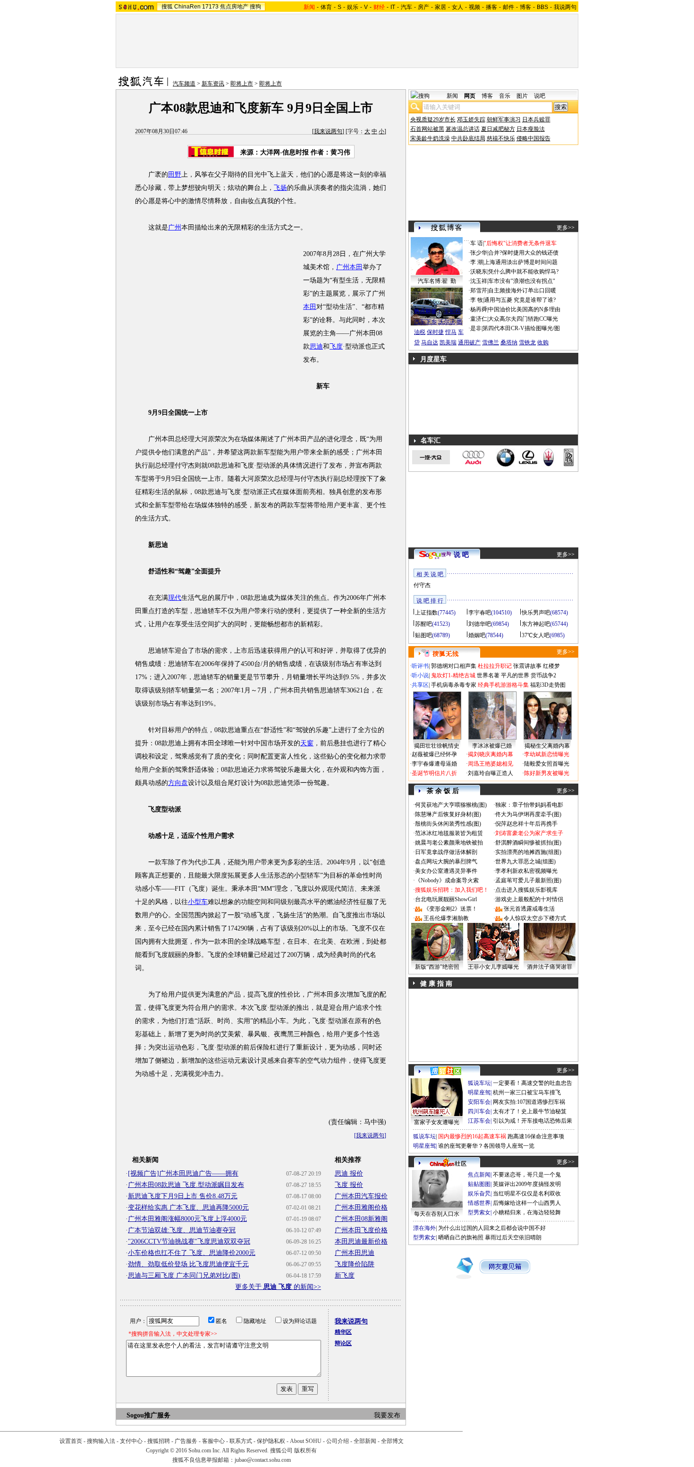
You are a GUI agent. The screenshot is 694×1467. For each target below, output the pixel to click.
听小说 (420, 675)
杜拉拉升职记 (495, 666)
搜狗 (255, 6)
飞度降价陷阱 (354, 1264)
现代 (174, 597)
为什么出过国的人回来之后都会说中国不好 (492, 1228)
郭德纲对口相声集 (453, 666)
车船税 (452, 311)
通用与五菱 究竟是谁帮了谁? (520, 300)
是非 (476, 328)
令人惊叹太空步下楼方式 (535, 918)
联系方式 (240, 1441)
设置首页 (70, 1441)
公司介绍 (337, 1441)
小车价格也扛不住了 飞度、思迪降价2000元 (191, 1252)
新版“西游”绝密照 (437, 967)
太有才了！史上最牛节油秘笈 (530, 1111)
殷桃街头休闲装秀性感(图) (448, 823)
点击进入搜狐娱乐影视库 (526, 890)
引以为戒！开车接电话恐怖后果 (532, 1120)
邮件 (508, 7)
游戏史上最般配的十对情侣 (529, 899)
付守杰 (422, 585)
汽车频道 (184, 83)
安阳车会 (479, 1102)
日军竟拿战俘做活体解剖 (446, 852)
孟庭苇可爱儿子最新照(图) (528, 880)
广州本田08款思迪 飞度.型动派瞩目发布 (186, 1184)
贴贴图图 (479, 1184)
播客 (491, 7)
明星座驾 (479, 1092)
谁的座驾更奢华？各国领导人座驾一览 (486, 1146)
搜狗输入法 (101, 1441)
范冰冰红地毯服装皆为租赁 (449, 833)
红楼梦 (551, 666)
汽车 (406, 7)
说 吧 (461, 554)
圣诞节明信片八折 (434, 773)
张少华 (478, 252)
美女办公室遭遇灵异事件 (446, 871)
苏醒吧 (423, 624)
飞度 (336, 346)
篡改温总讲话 (463, 129)
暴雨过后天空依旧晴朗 (513, 1237)
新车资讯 (213, 83)
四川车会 (479, 1111)
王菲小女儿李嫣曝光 (493, 967)
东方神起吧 (536, 624)
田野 (174, 174)
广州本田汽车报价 (361, 1196)
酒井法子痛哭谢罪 (549, 967)
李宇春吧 (479, 612)
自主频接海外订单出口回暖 (522, 290)
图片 (522, 96)
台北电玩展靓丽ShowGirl (446, 899)
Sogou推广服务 (148, 1415)
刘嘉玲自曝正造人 (490, 773)
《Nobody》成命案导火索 (447, 880)
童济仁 (478, 319)
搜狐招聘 (158, 1441)
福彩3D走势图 (548, 685)
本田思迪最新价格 (361, 1241)
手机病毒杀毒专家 (453, 685)
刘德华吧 (479, 624)
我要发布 (387, 1415)
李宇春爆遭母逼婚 (434, 763)
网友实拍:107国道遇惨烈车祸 (529, 1102)
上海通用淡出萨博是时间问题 (521, 262)
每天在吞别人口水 (436, 1214)
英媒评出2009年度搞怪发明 (527, 1184)
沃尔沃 (446, 321)
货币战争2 (543, 675)
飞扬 (280, 187)
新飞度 (345, 1275)
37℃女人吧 (536, 635)
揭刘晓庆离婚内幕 (490, 754)
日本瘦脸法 (530, 129)
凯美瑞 (448, 342)
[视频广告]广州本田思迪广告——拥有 (183, 1173)
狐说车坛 (479, 1083)
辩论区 (343, 1343)
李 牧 (476, 300)
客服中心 (213, 1441)
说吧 (539, 96)
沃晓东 (478, 271)
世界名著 (488, 675)
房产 (423, 7)
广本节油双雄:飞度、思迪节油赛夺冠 (182, 1230)
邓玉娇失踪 (471, 119)
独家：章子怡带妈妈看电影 (529, 805)
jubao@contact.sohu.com (263, 1460)
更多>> (566, 227)
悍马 (451, 332)
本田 (309, 306)
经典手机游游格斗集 (503, 685)
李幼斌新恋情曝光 (546, 754)
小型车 (198, 901)
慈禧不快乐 (501, 138)
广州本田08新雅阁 (361, 1218)
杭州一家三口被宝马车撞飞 (527, 1092)
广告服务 (186, 1441)
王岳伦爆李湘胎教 (446, 918)
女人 (457, 7)
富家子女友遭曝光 (436, 1122)
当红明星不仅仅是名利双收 (527, 1193)
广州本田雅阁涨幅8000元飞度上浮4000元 (187, 1218)
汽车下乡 (425, 321)
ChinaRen (187, 6)
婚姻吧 (476, 635)
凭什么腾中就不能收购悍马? (523, 271)
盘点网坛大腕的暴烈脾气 (446, 861)
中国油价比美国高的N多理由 (524, 309)
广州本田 (349, 267)
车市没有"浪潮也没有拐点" (521, 281)
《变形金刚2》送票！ (450, 908)
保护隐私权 (271, 1441)
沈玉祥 (478, 281)
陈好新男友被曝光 (546, 773)
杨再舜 (478, 309)
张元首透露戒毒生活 (529, 908)
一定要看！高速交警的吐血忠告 (532, 1083)
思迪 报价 (349, 1173)
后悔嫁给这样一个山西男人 (527, 1203)
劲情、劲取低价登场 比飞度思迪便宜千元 (188, 1264)
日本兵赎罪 (536, 119)
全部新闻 (365, 1441)
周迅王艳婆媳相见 (490, 763)
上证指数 (426, 612)
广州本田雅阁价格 (361, 1207)
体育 (326, 7)
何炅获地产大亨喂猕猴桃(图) (451, 805)
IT (392, 7)
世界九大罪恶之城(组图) (525, 861)
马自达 (429, 342)
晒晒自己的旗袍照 (460, 1237)
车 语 (476, 243)
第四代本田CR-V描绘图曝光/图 (521, 328)
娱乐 (352, 7)
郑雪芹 (478, 290)
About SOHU (306, 1441)
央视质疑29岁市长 (433, 119)
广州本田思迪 (354, 1252)
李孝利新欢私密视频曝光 (526, 871)
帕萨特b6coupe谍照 (436, 302)
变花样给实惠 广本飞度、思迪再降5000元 (188, 1207)
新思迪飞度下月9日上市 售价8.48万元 (182, 1196)
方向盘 (178, 782)
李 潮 (476, 262)
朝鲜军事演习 (504, 119)
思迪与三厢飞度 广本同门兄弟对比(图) (184, 1275)
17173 (210, 6)
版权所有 (305, 1450)
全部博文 (392, 1441)
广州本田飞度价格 (361, 1230)
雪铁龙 (527, 342)
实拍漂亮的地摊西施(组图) (528, 852)
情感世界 (479, 1203)
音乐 (504, 96)
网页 (469, 96)
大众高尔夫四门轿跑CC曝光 (523, 319)
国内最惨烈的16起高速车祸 (472, 1136)
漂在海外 (424, 1228)
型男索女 (479, 1212)
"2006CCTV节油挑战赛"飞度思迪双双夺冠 (189, 1241)
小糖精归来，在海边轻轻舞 (527, 1212)
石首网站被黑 (427, 129)
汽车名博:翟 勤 (437, 281)
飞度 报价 (349, 1184)
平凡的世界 (515, 675)
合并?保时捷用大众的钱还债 (523, 252)
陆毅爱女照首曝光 (546, 763)
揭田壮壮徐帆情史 (436, 745)
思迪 (316, 346)
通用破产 (469, 342)
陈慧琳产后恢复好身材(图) (448, 814)
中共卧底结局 (468, 138)
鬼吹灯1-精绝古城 (453, 675)
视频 (474, 7)
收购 (543, 342)
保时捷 (435, 332)
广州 (174, 227)
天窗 (306, 743)
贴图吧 (423, 635)
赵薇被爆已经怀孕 (434, 754)
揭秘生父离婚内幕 (547, 745)
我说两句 (565, 7)
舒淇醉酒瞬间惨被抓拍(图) (528, 842)
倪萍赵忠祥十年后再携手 (526, 823)
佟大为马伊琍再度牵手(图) (528, 814)
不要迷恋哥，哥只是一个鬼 (527, 1174)
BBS (542, 7)
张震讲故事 (527, 666)
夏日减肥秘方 (498, 129)
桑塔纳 (508, 342)
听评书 (420, 666)
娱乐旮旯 (479, 1193)
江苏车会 (479, 1120)
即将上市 (241, 83)
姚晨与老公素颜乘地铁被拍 (449, 842)
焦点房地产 (234, 6)
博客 (525, 7)
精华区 (343, 1332)
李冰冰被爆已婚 (492, 745)
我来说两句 (328, 131)
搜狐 (167, 6)
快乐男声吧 (536, 612)
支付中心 (131, 1441)
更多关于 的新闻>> (278, 1286)
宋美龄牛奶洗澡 (430, 138)
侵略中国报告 (533, 138)
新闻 (452, 96)
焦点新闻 (479, 1174)
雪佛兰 (490, 342)
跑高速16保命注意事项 (536, 1136)
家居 (440, 7)
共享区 (420, 685)
